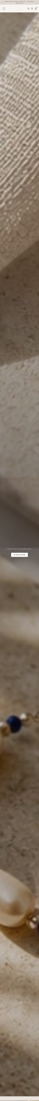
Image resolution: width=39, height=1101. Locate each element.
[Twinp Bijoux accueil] (18, 8)
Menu (4, 8)
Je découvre (19, 554)
